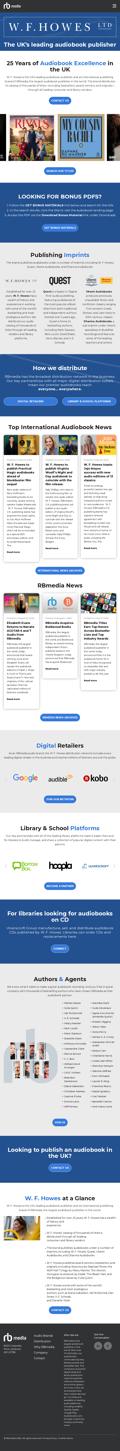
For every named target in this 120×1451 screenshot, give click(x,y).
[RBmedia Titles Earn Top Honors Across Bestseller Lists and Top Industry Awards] (98, 603)
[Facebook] (108, 1346)
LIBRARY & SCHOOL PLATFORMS (89, 401)
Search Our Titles (60, 171)
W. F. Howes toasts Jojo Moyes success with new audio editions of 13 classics (98, 472)
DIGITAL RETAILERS (31, 401)
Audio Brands (43, 1335)
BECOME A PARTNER (60, 886)
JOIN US (60, 1122)
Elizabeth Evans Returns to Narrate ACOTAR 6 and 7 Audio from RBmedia (20, 630)
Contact (39, 1358)
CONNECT (60, 948)
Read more (13, 552)
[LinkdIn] (98, 1346)
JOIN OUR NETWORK (60, 799)
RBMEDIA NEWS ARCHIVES (60, 717)
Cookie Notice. (65, 1438)
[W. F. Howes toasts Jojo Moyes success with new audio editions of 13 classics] (98, 445)
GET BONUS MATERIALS (60, 227)
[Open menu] (114, 6)
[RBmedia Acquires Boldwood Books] (60, 603)
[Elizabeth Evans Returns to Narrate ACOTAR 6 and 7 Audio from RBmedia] (21, 603)
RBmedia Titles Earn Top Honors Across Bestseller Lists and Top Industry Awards (97, 630)
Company (41, 1352)
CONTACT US (60, 100)
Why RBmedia (44, 1347)
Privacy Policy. (49, 1438)
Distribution (42, 1341)
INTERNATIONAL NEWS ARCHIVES (60, 570)
